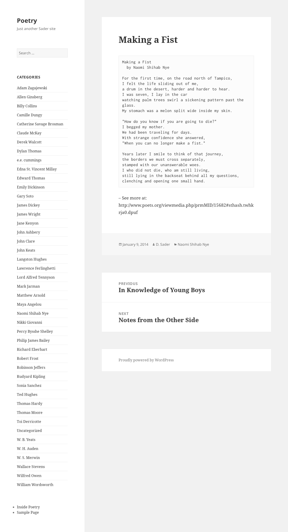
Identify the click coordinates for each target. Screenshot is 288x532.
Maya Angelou (29, 304)
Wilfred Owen (29, 475)
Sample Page (28, 512)
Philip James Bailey (33, 340)
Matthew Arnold (31, 295)
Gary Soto (25, 196)
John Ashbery (28, 232)
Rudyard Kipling (31, 376)
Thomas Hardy (29, 403)
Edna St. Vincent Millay (37, 169)
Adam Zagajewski (32, 87)
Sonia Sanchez (29, 385)
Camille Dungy (29, 114)
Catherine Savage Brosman (40, 124)
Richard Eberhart (32, 349)
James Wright (28, 214)
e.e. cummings (29, 160)
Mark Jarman (28, 286)
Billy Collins (27, 105)
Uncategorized (29, 430)
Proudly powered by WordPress (146, 360)
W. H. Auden (27, 448)
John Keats (26, 250)
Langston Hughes (32, 259)
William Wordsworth (35, 484)
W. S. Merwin (28, 457)
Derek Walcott (29, 142)
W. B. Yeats (26, 439)
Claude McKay (29, 133)
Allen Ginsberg (29, 96)
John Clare (26, 241)
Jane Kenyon (27, 223)
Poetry (27, 20)
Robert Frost (27, 358)
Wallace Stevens (31, 466)
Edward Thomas (31, 178)
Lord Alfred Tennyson (36, 277)
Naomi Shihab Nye (33, 313)
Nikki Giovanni (29, 322)
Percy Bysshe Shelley (35, 331)
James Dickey (28, 205)
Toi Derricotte (29, 421)
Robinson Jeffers (31, 367)
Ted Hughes (27, 394)
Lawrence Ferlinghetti (36, 268)
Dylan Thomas (29, 151)
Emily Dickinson (31, 187)
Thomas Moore (30, 412)
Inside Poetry (28, 506)
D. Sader (163, 244)
